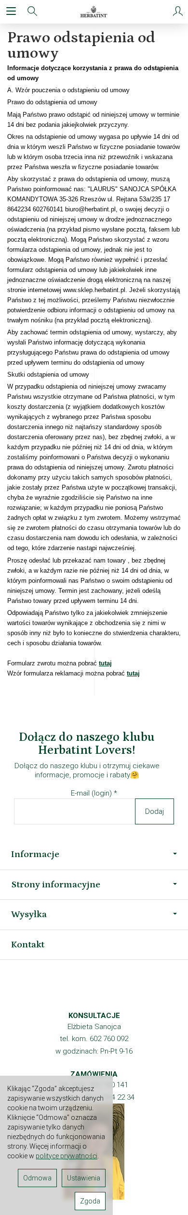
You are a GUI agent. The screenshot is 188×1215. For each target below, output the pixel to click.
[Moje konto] (178, 11)
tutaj (105, 663)
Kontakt (27, 944)
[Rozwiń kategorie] (11, 11)
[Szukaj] (32, 11)
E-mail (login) (91, 793)
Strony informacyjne (55, 884)
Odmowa (37, 1178)
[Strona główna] (94, 11)
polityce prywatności (66, 1156)
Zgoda (90, 1201)
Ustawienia (83, 1178)
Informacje (35, 854)
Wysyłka (29, 914)
